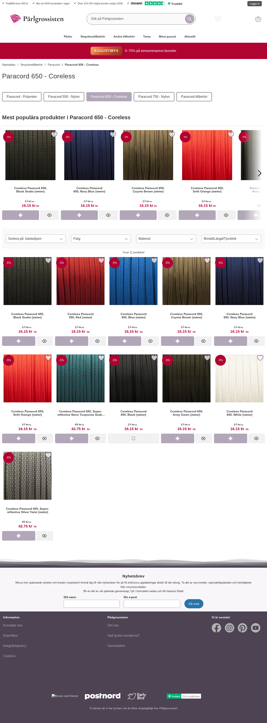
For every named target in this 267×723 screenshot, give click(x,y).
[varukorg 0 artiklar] (258, 18)
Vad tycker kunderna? (123, 635)
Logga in (254, 3)
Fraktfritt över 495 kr (17, 3)
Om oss (113, 625)
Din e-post (130, 597)
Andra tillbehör (124, 36)
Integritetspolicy (14, 646)
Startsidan (8, 64)
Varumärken (116, 646)
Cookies (9, 656)
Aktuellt (189, 36)
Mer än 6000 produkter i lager (53, 3)
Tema (147, 36)
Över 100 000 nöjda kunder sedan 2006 (100, 3)
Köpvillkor (10, 635)
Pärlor (68, 36)
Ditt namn (70, 597)
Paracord (54, 64)
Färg (76, 238)
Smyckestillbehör (93, 36)
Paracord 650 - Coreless (82, 64)
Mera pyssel (167, 36)
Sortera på (25, 238)
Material (144, 238)
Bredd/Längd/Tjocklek (220, 238)
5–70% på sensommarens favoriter (135, 51)
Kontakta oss (12, 625)
